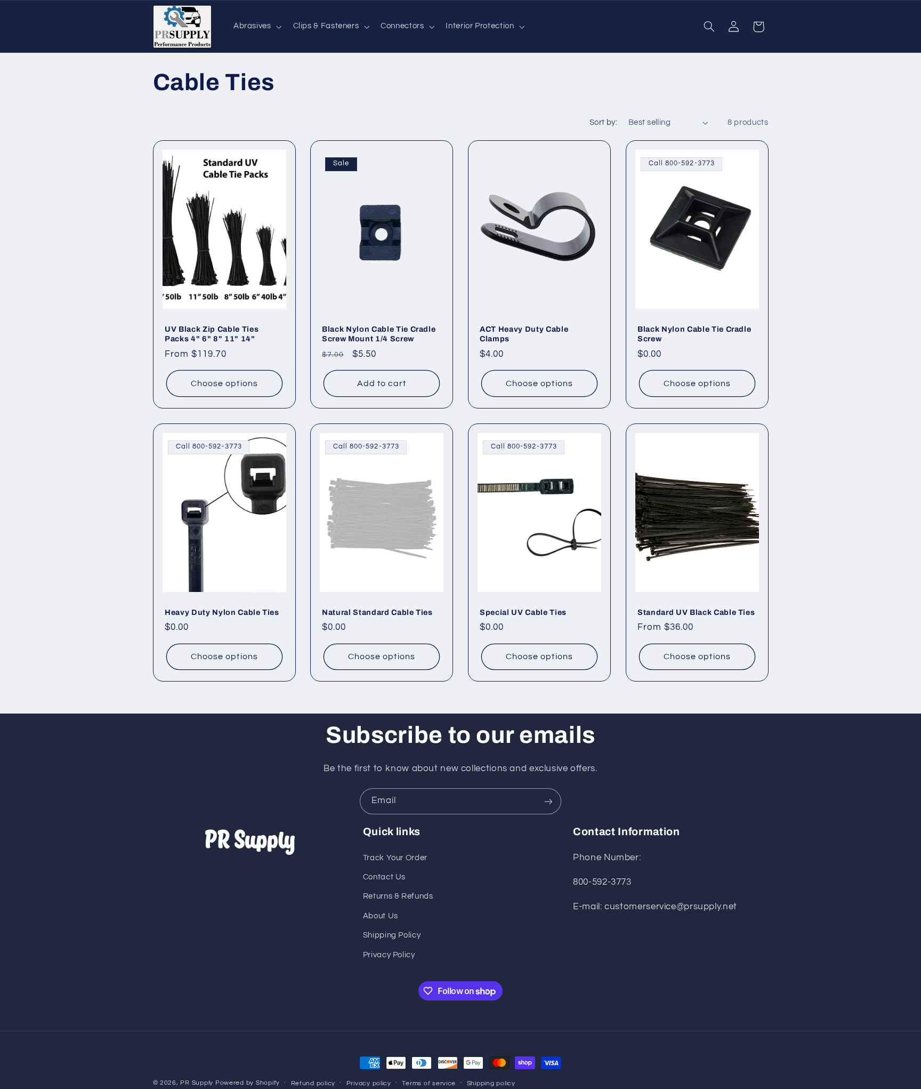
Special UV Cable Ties (523, 611)
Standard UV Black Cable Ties (696, 611)
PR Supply (196, 1083)
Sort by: (603, 122)
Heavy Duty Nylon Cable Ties (222, 611)
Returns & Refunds (398, 897)
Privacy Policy (389, 955)
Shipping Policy (392, 935)
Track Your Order (395, 858)
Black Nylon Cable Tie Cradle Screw (694, 334)
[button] (256, 26)
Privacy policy (368, 1083)
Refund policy (313, 1083)
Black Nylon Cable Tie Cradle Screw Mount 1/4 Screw (378, 334)
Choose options (224, 383)
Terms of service (429, 1083)
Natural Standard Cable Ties (377, 611)
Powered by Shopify (247, 1083)
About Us (380, 916)
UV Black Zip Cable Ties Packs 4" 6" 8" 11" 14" (211, 334)
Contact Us (384, 877)
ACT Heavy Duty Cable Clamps (524, 334)
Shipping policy (491, 1083)
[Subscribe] (548, 801)
